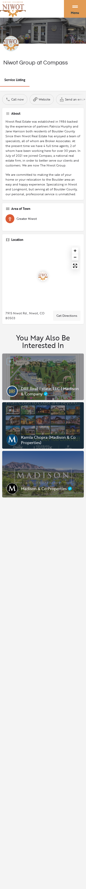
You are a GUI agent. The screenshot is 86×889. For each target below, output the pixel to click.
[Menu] (75, 7)
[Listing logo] (11, 43)
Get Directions (66, 315)
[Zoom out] (75, 257)
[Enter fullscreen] (75, 266)
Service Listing (14, 79)
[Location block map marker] (43, 276)
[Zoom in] (75, 250)
